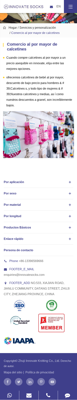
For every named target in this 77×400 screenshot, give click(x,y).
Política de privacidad (39, 372)
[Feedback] (67, 395)
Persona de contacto (18, 250)
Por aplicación (14, 182)
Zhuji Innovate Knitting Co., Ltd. (39, 360)
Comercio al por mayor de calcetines (35, 32)
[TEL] (48, 395)
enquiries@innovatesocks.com (24, 274)
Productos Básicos (17, 227)
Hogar (13, 27)
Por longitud (12, 216)
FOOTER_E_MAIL (21, 269)
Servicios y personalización (37, 27)
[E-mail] (28, 395)
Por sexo (10, 193)
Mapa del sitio (13, 372)
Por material (12, 204)
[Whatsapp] (9, 395)
